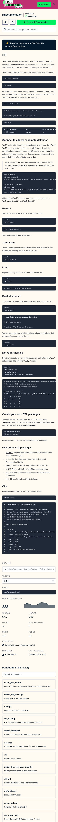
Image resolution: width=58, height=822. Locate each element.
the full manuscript (18, 491)
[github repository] (12, 22)
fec (7, 473)
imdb (7, 479)
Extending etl (20, 440)
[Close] (54, 4)
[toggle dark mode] (5, 22)
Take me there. (19, 46)
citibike (8, 466)
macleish (9, 453)
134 (4, 636)
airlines (8, 459)
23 (30, 636)
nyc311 (8, 469)
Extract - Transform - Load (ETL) (41, 61)
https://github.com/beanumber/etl (20, 645)
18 (3, 626)
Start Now (43, 4)
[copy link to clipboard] (4, 569)
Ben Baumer (10, 654)
